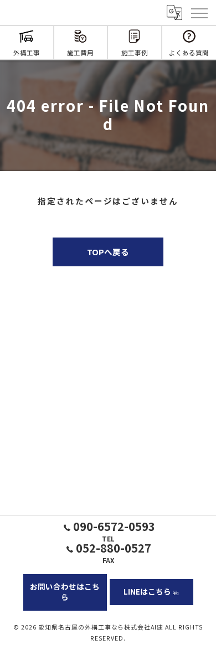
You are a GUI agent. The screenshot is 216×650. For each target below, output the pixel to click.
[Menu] (199, 12)
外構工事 (26, 52)
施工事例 (134, 52)
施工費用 (80, 52)
